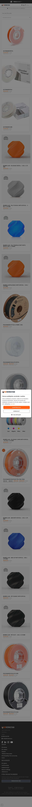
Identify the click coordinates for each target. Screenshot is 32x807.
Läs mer (13, 404)
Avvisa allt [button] (16, 411)
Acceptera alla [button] (16, 407)
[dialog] (16, 404)
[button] (16, 415)
